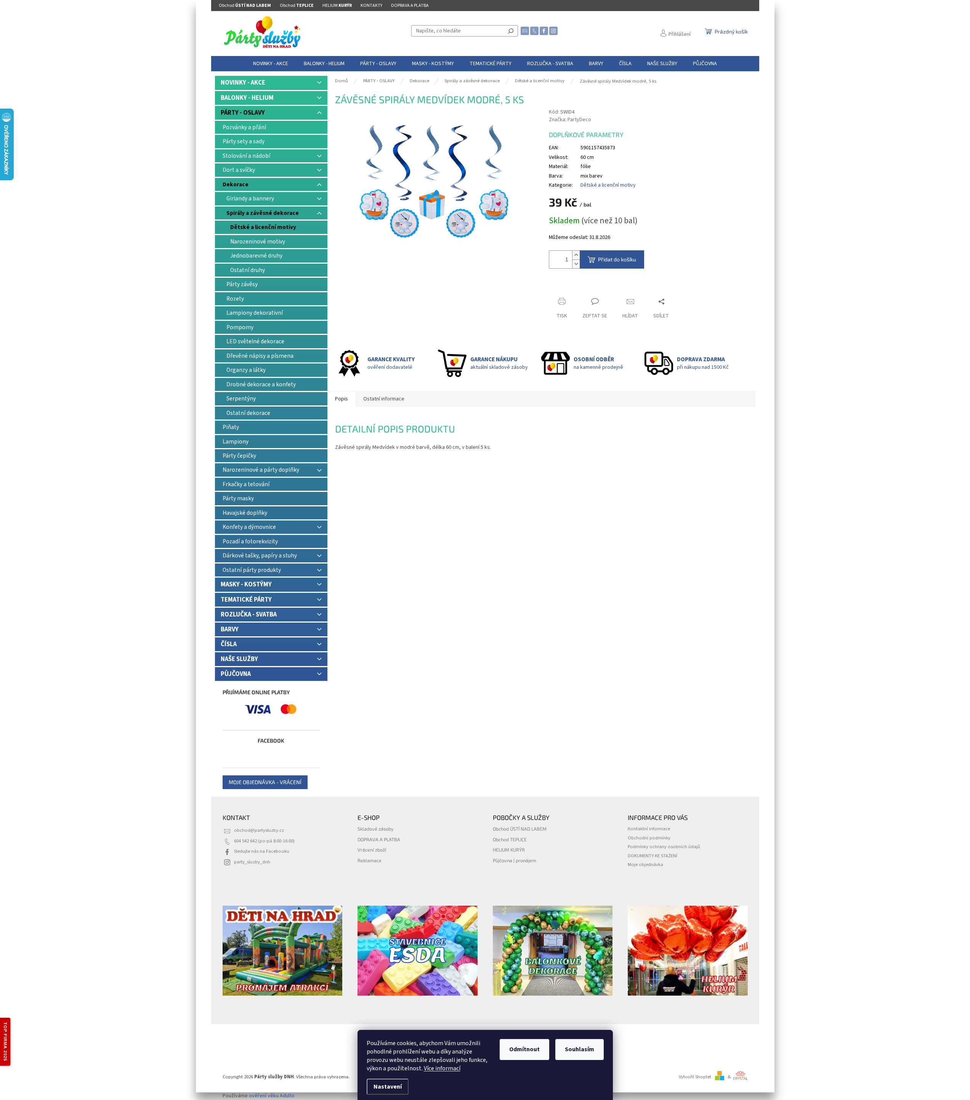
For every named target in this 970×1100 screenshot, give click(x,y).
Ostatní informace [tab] (383, 399)
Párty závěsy (242, 284)
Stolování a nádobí (246, 156)
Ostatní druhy (247, 270)
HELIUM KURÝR (509, 850)
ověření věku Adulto (272, 1096)
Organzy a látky (246, 370)
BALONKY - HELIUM (247, 97)
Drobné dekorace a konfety (261, 384)
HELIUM (337, 5)
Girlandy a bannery (250, 198)
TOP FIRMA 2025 (5, 1041)
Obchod (245, 5)
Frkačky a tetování (246, 484)
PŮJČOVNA (236, 674)
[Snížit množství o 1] (576, 263)
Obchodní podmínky (649, 837)
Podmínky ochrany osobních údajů (664, 846)
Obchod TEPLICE (510, 839)
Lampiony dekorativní (254, 313)
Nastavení (388, 1086)
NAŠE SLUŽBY (239, 659)
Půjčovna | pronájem (514, 860)
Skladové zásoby (376, 829)
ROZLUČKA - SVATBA (249, 614)
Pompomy (239, 327)
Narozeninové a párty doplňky (261, 470)
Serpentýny (241, 398)
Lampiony (236, 441)
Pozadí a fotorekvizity (250, 541)
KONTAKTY (371, 5)
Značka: (570, 119)
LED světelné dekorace (255, 341)
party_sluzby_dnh (252, 861)
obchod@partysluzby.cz (259, 830)
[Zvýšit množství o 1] (576, 255)
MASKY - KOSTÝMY (246, 584)
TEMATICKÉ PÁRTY (246, 599)
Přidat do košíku (617, 259)
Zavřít (562, 286)
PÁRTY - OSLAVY (243, 112)
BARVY (230, 629)
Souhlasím (579, 1049)
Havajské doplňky (245, 513)
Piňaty (231, 427)
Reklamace (370, 860)
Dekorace (236, 184)
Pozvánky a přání (244, 127)
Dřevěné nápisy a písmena (259, 356)
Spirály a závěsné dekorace (262, 213)
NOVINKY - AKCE (243, 82)
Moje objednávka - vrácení (265, 782)
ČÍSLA (229, 644)
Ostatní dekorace (248, 413)
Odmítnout (524, 1049)
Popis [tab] (341, 399)
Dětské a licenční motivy (263, 227)
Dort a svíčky (239, 170)
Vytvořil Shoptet (695, 1076)
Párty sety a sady (244, 141)
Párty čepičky (239, 456)
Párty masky (238, 498)
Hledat (510, 31)
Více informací (442, 1068)
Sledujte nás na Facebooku (261, 851)
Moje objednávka (645, 864)
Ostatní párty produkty (252, 570)
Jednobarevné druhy (256, 255)
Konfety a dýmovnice (249, 527)
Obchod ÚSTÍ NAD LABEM (520, 829)
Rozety (235, 299)
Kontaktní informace (649, 828)
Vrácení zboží (372, 850)
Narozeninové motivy (257, 241)
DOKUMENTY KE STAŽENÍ (652, 855)
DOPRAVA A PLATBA (410, 5)
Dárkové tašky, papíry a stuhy (260, 555)
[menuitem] (270, 63)
